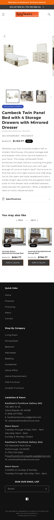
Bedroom (9, 347)
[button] (3, 14)
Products (9, 301)
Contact (9, 318)
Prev (20, 220)
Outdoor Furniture (14, 388)
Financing (10, 307)
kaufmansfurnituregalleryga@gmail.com (29, 456)
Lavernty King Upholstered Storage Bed (39, 252)
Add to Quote (12, 262)
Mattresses (10, 353)
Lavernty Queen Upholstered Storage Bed (12, 252)
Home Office (11, 370)
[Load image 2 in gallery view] (26, 96)
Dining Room (11, 341)
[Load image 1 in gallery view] (12, 96)
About (8, 313)
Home (8, 295)
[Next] (51, 97)
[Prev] (3, 97)
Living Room (11, 335)
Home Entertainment (16, 376)
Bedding (9, 359)
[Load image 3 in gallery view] (41, 96)
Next (33, 220)
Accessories (11, 364)
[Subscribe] (46, 489)
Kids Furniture (12, 382)
